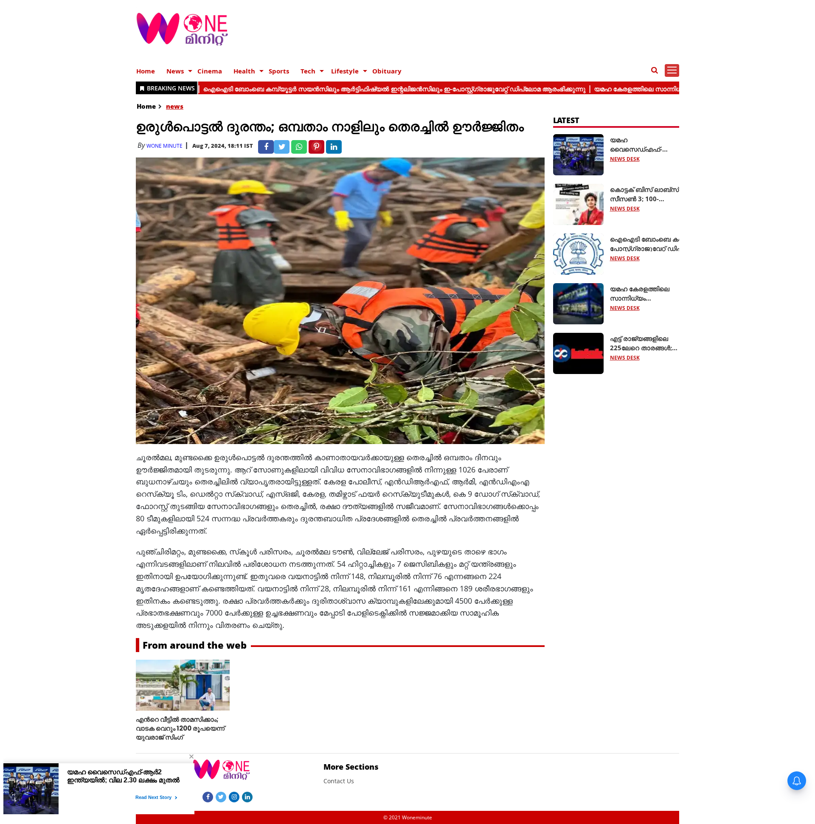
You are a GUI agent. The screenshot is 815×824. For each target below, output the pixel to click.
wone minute (164, 145)
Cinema (209, 71)
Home (145, 71)
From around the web (195, 644)
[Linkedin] (247, 796)
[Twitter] (221, 796)
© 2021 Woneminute (407, 817)
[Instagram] (234, 796)
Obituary (387, 71)
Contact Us (338, 781)
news (174, 106)
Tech (308, 71)
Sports (279, 71)
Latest (566, 120)
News (175, 71)
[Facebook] (207, 796)
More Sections (351, 767)
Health (244, 71)
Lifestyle (345, 71)
